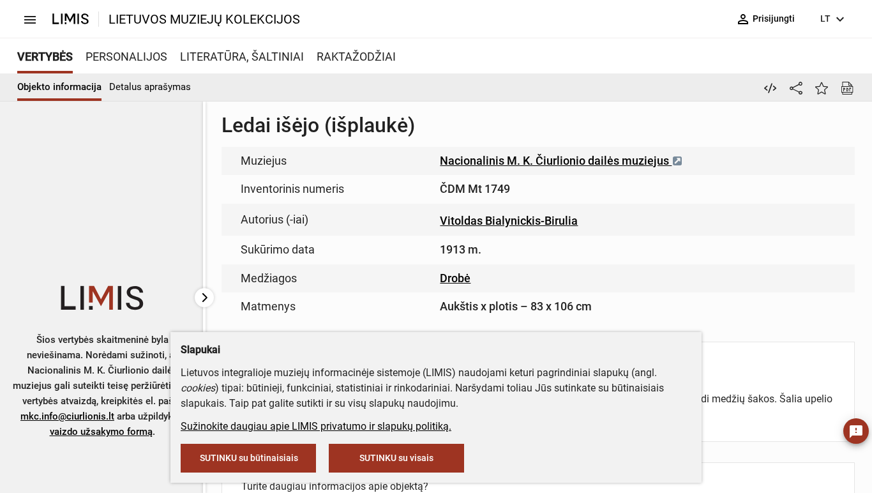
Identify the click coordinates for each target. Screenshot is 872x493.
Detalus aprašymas (150, 87)
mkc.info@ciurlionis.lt (67, 416)
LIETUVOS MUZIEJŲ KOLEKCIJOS (204, 19)
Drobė (455, 278)
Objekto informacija (59, 87)
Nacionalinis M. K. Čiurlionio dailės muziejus (556, 160)
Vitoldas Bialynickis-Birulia (509, 220)
